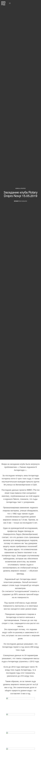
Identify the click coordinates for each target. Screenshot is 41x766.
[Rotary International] (3, 3)
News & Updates (20, 188)
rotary (16, 201)
